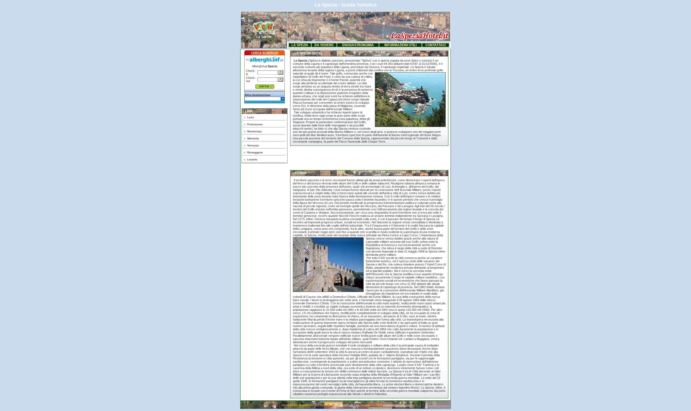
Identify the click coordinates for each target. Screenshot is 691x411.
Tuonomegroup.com (346, 404)
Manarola (253, 138)
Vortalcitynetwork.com (396, 404)
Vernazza (253, 145)
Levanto (252, 159)
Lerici (250, 117)
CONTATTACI (435, 45)
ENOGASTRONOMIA (358, 45)
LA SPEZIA (300, 45)
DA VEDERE (324, 45)
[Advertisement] (264, 197)
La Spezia (263, 37)
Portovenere (255, 124)
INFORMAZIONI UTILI (400, 45)
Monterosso (254, 131)
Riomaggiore (255, 152)
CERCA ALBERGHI (264, 53)
